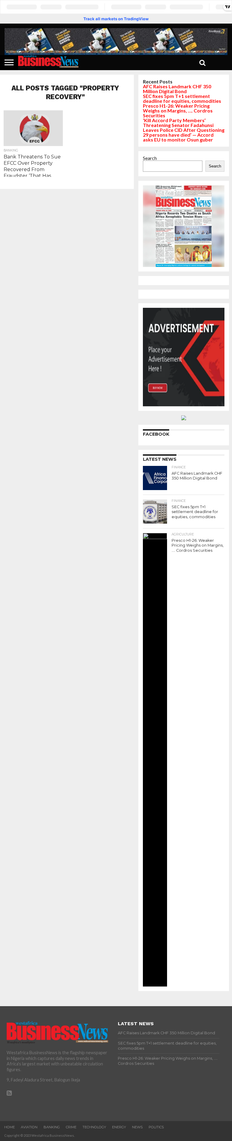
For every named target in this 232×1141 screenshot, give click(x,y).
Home (9, 1127)
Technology (94, 1127)
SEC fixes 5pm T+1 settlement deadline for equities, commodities (182, 98)
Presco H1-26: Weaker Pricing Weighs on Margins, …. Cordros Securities (178, 110)
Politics (156, 1127)
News (137, 1127)
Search (150, 158)
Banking (52, 1127)
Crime (71, 1127)
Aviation (29, 1127)
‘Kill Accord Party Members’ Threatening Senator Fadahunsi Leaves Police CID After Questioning (183, 125)
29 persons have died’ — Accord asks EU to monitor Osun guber (178, 137)
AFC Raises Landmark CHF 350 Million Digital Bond (177, 88)
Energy (119, 1127)
